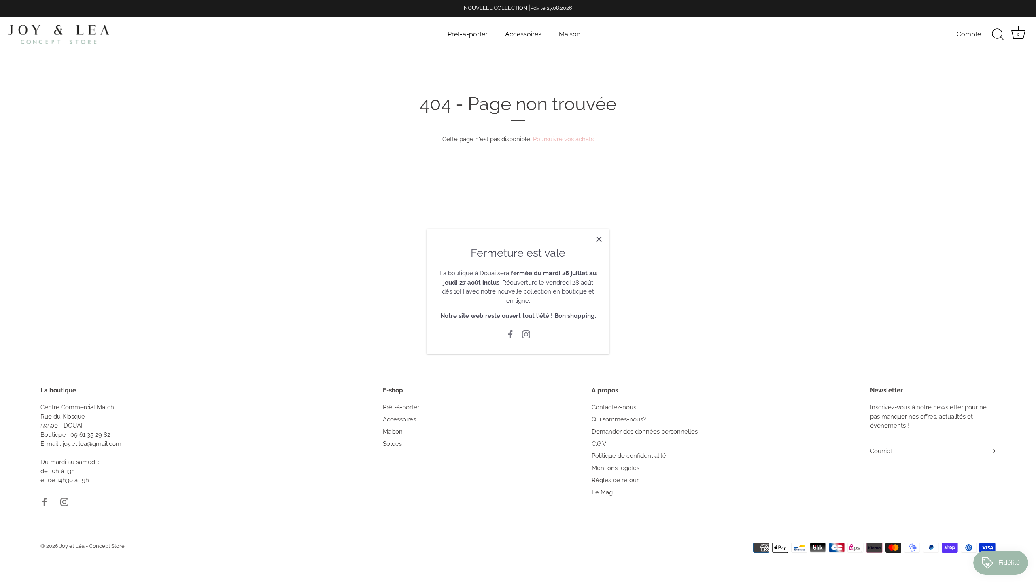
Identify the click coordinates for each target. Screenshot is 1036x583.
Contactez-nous (614, 407)
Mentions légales (615, 468)
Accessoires (523, 34)
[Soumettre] (991, 451)
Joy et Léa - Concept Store (92, 546)
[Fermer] (599, 239)
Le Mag (602, 492)
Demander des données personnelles (645, 431)
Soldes (392, 443)
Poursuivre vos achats (563, 139)
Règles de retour (615, 480)
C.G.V (599, 443)
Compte (969, 34)
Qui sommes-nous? (619, 419)
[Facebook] (510, 334)
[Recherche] (997, 34)
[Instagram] (526, 334)
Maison (569, 34)
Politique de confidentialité (629, 456)
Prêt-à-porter (468, 34)
